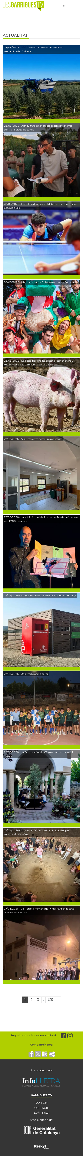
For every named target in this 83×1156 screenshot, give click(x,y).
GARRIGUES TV (41, 1095)
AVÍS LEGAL (41, 1113)
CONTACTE (41, 1108)
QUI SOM (41, 1102)
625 (50, 1000)
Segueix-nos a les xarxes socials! (33, 1035)
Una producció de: (41, 1070)
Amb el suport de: (41, 1119)
